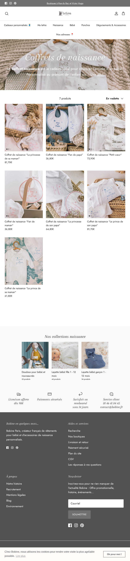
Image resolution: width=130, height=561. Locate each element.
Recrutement (13, 489)
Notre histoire (14, 484)
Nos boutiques (76, 436)
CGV (71, 459)
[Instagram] (10, 3)
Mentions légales (16, 495)
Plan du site (74, 453)
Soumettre (79, 514)
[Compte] (115, 14)
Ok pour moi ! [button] (114, 554)
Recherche (74, 431)
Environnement (14, 506)
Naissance (58, 25)
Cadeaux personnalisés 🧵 (17, 25)
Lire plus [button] (21, 556)
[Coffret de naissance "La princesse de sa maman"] (24, 127)
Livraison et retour (78, 442)
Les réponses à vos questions (84, 465)
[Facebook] (6, 3)
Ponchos (85, 25)
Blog (8, 500)
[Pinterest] (15, 3)
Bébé (72, 25)
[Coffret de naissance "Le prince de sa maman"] (24, 261)
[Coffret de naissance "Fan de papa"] (65, 127)
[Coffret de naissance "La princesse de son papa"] (65, 194)
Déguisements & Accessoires (111, 25)
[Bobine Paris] (65, 13)
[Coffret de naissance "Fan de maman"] (24, 194)
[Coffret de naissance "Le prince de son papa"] (106, 194)
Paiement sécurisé (78, 448)
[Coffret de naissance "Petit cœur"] (106, 127)
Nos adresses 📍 (65, 34)
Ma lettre (42, 25)
